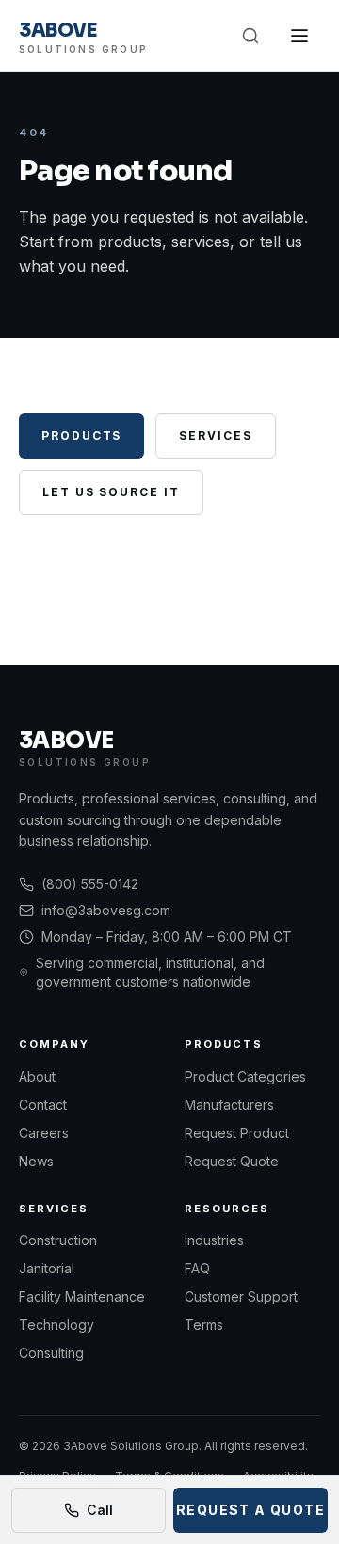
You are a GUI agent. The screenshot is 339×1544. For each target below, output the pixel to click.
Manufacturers (229, 1105)
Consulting (51, 1353)
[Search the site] (250, 35)
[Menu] (299, 35)
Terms (204, 1325)
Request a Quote (250, 1510)
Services (215, 436)
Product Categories (245, 1076)
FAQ (197, 1268)
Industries (214, 1240)
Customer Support (241, 1296)
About (37, 1076)
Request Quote (232, 1161)
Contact (43, 1105)
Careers (44, 1133)
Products (81, 436)
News (36, 1161)
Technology (56, 1325)
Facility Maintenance (82, 1296)
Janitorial (46, 1268)
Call (100, 1510)
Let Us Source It (111, 492)
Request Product (237, 1133)
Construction (58, 1240)
